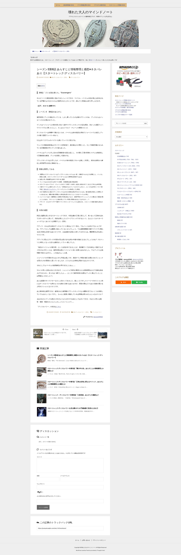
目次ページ (93, 60)
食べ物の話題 (120, 236)
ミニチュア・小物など (125, 210)
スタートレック (46, 51)
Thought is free (100, 550)
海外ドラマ (122, 223)
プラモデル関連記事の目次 (123, 110)
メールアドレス (64, 476)
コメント (39, 457)
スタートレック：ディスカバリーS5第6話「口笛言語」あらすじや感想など (73, 395)
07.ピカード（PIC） (124, 178)
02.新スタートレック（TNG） (128, 162)
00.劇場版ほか (123, 156)
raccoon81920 (98, 317)
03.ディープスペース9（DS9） (128, 166)
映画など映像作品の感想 (123, 217)
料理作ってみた (123, 239)
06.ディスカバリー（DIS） (62, 51)
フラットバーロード (124, 230)
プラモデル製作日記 (121, 112)
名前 (38, 476)
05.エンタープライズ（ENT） (127, 172)
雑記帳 (118, 233)
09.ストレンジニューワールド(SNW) (129, 185)
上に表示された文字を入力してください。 (49, 496)
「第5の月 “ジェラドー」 (49, 189)
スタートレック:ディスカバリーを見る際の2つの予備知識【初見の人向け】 (73, 408)
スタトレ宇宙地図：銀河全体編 (124, 107)
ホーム (36, 51)
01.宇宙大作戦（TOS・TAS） (127, 159)
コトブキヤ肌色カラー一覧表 (123, 114)
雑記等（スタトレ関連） (125, 201)
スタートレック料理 (124, 194)
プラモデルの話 (121, 204)
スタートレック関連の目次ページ (125, 100)
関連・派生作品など (124, 198)
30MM (120, 207)
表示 (42, 86)
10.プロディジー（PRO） (126, 188)
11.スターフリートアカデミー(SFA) (129, 191)
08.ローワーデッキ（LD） (126, 182)
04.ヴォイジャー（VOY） (126, 169)
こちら (58, 307)
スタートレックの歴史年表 (123, 104)
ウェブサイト (41, 484)
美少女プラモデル (124, 214)
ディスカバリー (75, 77)
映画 (120, 220)
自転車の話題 (120, 226)
